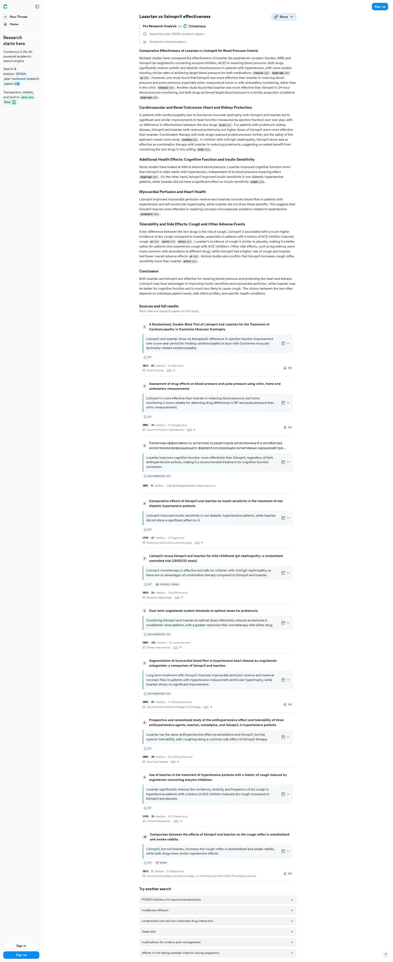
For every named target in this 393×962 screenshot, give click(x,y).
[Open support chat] (385, 954)
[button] (380, 6)
